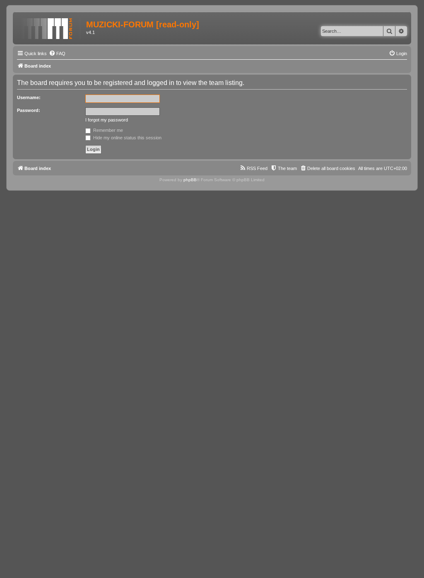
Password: (28, 110)
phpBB (190, 179)
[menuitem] (57, 53)
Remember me (107, 130)
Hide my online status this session (126, 137)
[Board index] (50, 27)
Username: (29, 97)
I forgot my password (106, 119)
